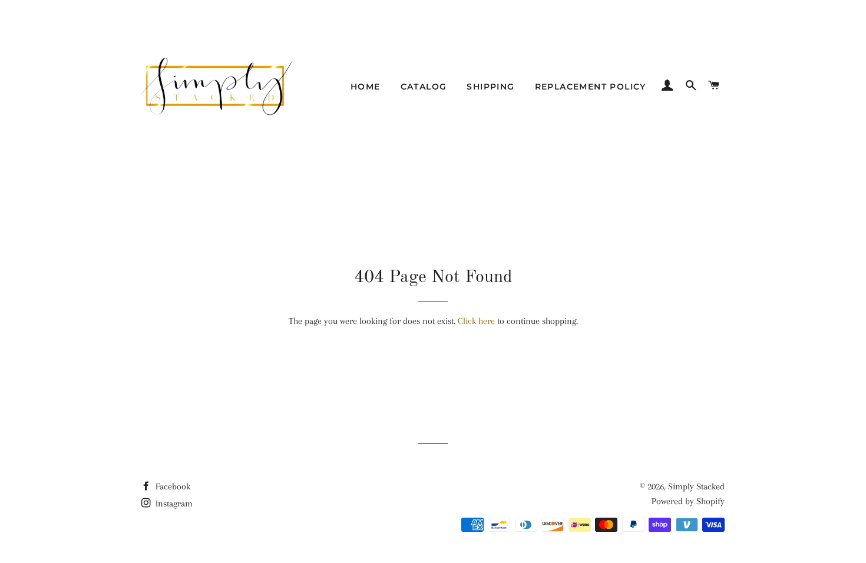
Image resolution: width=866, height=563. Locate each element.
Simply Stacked (696, 486)
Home (366, 86)
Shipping (490, 86)
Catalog (424, 86)
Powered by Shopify (688, 501)
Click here (476, 321)
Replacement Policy (590, 86)
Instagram (173, 503)
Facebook (171, 486)
